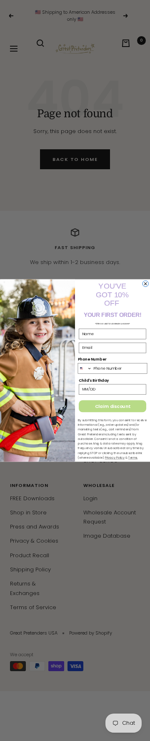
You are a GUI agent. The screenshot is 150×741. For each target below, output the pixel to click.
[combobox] (84, 368)
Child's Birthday (94, 380)
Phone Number (92, 359)
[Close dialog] (145, 284)
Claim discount (112, 406)
